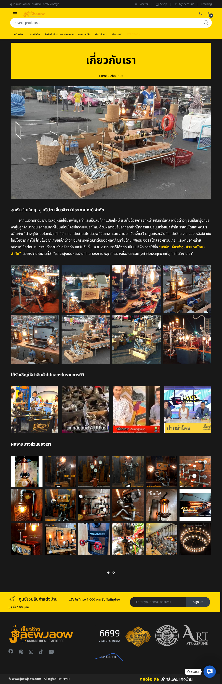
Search (206, 23)
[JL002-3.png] (162, 471)
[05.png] (94, 505)
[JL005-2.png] (60, 471)
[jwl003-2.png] (26, 505)
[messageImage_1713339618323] (187, 409)
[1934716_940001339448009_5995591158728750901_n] (86, 289)
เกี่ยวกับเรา (100, 34)
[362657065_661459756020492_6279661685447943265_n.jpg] (94, 539)
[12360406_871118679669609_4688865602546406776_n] (35, 339)
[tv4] (34, 409)
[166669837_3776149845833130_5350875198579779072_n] (162, 539)
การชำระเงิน (84, 34)
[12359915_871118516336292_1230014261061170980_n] (187, 289)
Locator (143, 4)
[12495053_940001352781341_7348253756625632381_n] (136, 289)
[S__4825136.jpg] (128, 505)
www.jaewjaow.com (26, 679)
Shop (163, 4)
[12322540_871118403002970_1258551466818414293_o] (136, 339)
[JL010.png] (60, 505)
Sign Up (198, 602)
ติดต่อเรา (117, 34)
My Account (186, 4)
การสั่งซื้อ (35, 34)
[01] (35, 289)
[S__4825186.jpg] (26, 539)
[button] (209, 671)
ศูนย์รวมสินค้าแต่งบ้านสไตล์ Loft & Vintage (34, 4)
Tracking (206, 4)
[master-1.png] (162, 505)
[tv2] (136, 409)
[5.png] (94, 471)
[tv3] (85, 409)
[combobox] (105, 23)
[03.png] (195, 471)
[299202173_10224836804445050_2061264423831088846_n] (195, 539)
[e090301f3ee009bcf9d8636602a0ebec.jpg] (26, 471)
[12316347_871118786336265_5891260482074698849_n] (86, 339)
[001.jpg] (195, 505)
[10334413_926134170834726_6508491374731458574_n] (187, 339)
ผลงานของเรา (67, 34)
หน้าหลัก (18, 34)
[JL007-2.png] (128, 471)
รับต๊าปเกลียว (51, 34)
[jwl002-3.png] (60, 539)
